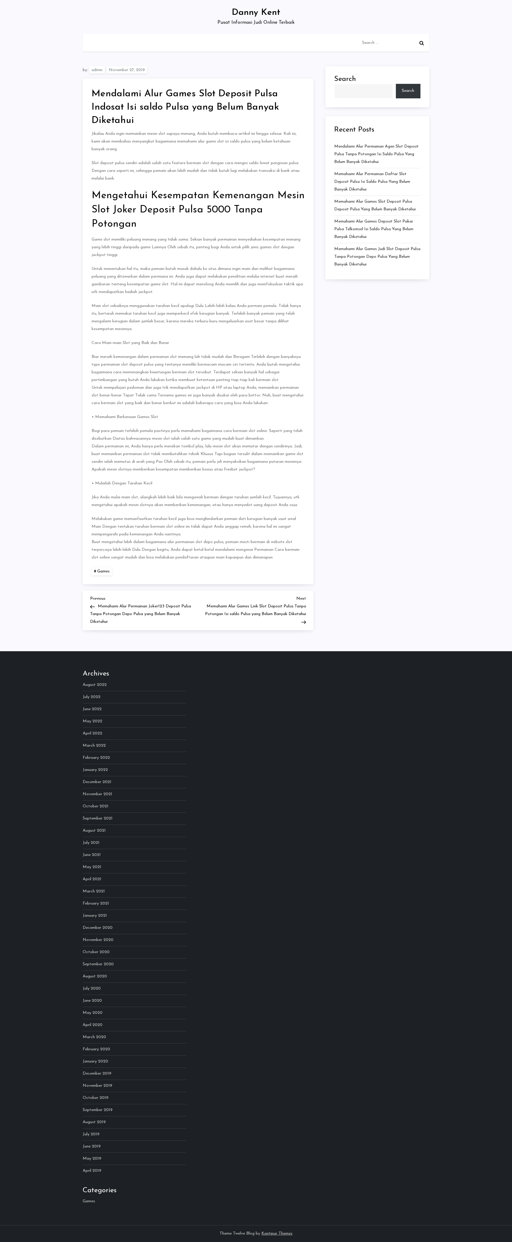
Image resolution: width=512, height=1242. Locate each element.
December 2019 (97, 1073)
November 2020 (98, 940)
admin (97, 70)
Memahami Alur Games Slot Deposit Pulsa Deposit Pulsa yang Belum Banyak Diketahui (375, 205)
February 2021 (96, 903)
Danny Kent (256, 12)
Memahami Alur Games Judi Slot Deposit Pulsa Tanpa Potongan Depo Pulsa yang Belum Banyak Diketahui (377, 257)
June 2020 (92, 1000)
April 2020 (93, 1025)
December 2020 (98, 928)
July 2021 (91, 843)
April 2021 (92, 879)
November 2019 (97, 1085)
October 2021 (95, 806)
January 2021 (95, 915)
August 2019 (94, 1122)
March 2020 (94, 1037)
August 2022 (95, 685)
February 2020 (96, 1049)
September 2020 (98, 964)
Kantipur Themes (276, 1233)
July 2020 (92, 988)
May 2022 (92, 721)
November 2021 (97, 794)
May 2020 (93, 1013)
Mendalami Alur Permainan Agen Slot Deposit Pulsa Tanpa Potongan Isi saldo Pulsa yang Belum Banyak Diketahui (376, 154)
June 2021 (92, 855)
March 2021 (94, 891)
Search (345, 79)
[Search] (421, 43)
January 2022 (95, 770)
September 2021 (98, 818)
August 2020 (95, 976)
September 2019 (98, 1110)
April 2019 (92, 1171)
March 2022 (94, 745)
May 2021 (92, 867)
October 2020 (96, 952)
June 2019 (92, 1146)
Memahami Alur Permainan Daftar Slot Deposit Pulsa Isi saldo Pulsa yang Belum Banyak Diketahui (372, 182)
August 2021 (94, 830)
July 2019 (91, 1134)
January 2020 (95, 1061)
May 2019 (92, 1158)
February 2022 (96, 758)
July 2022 (91, 697)
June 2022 (92, 709)
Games (103, 571)
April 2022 (92, 733)
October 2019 (95, 1098)
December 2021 (97, 782)
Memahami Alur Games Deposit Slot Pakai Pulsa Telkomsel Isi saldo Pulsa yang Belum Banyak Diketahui (373, 229)
